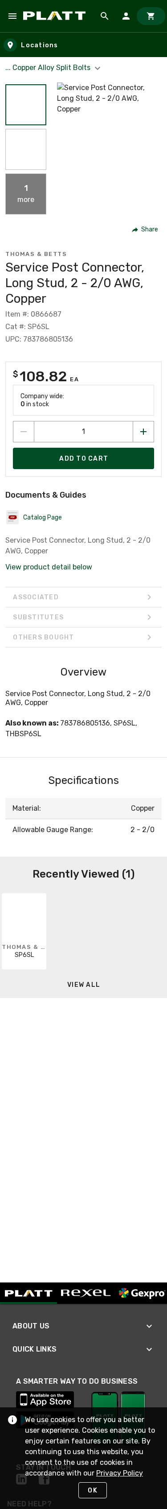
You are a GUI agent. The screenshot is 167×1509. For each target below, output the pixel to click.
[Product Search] (104, 16)
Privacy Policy (119, 1473)
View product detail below (48, 567)
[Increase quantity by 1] (143, 431)
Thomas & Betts (36, 254)
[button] (25, 104)
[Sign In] (126, 16)
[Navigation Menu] (12, 16)
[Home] (56, 16)
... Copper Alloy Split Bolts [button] (48, 67)
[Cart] (151, 16)
